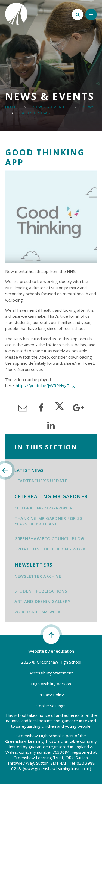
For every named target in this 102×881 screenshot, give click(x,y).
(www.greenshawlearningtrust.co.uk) (56, 768)
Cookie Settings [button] (51, 705)
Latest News (35, 113)
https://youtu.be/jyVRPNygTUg (45, 385)
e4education (62, 651)
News (88, 107)
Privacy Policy (51, 694)
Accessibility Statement (51, 673)
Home (11, 107)
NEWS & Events (50, 107)
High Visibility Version (51, 683)
